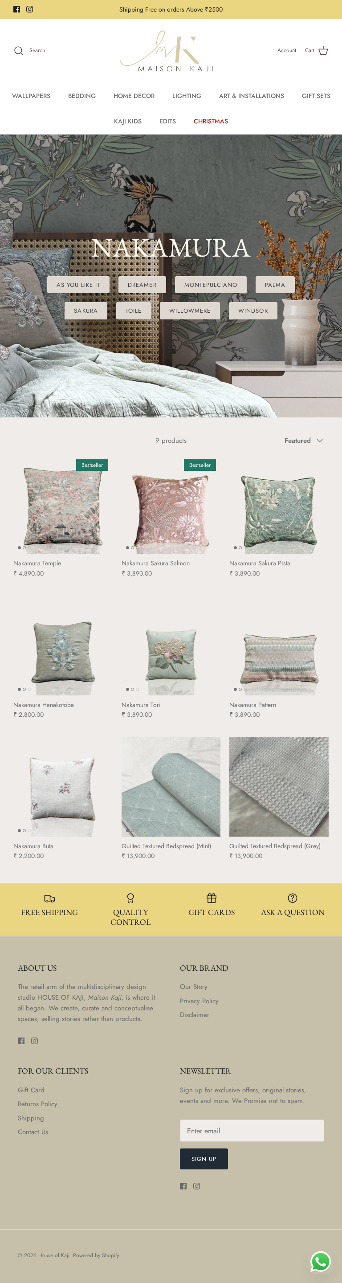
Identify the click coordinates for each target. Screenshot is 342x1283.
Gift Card (31, 1090)
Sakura (86, 310)
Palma (275, 285)
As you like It (79, 285)
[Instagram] (29, 9)
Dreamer (142, 285)
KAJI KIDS (128, 121)
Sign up (203, 1159)
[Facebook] (16, 9)
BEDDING (82, 95)
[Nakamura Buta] (63, 787)
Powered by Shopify (96, 1255)
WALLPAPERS (31, 95)
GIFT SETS (316, 95)
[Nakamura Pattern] (279, 645)
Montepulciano (211, 285)
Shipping (31, 1118)
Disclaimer (194, 1015)
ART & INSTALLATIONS (251, 95)
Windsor (253, 310)
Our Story (194, 987)
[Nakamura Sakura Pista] (279, 504)
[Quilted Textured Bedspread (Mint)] (171, 787)
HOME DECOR (134, 95)
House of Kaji (53, 1255)
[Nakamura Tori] (171, 645)
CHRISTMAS (211, 121)
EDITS (167, 121)
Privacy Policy (199, 1001)
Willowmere (190, 310)
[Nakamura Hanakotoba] (63, 645)
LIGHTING (186, 95)
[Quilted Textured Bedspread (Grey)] (279, 787)
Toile (134, 310)
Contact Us (33, 1132)
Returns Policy (37, 1104)
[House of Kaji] (171, 51)
